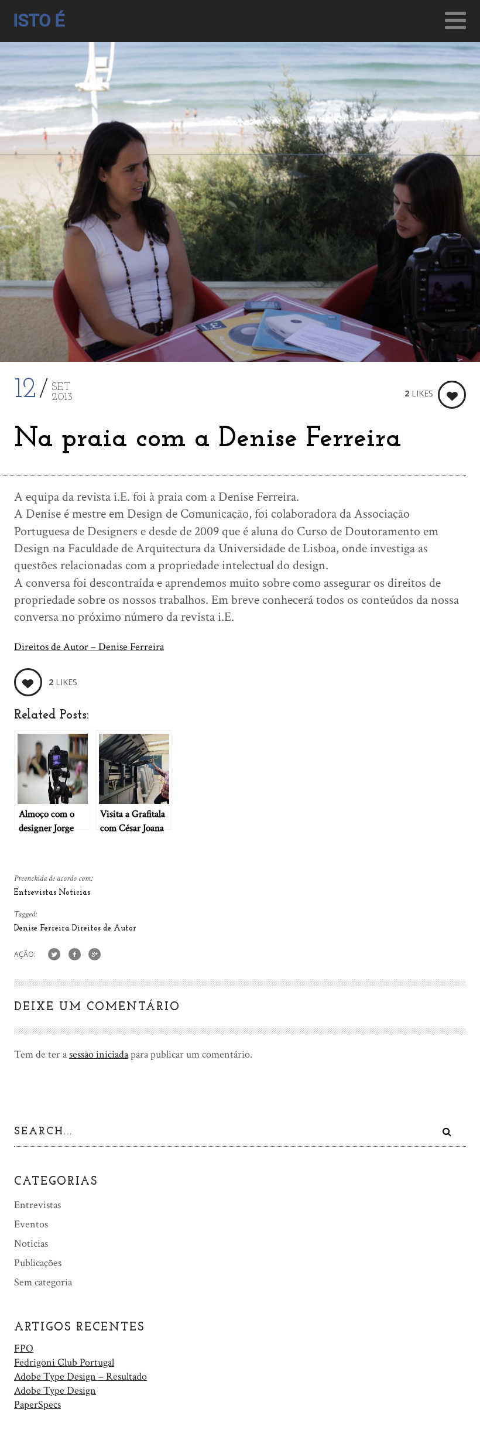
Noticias (74, 892)
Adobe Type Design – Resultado (80, 1376)
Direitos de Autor (104, 928)
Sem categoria (43, 1282)
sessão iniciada (98, 1054)
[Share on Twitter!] (54, 955)
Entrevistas (36, 892)
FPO (23, 1348)
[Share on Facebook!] (75, 955)
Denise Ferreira (43, 928)
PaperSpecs (37, 1404)
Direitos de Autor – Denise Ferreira (89, 647)
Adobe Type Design (55, 1390)
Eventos (31, 1224)
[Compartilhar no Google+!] (95, 955)
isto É (39, 20)
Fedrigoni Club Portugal (64, 1362)
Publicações (37, 1263)
